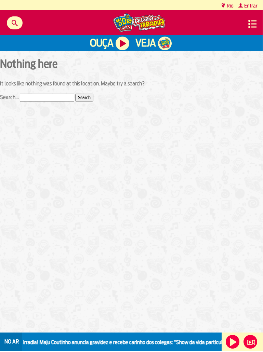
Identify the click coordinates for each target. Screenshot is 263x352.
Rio (230, 6)
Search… (9, 97)
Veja (145, 43)
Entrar (250, 6)
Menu (252, 24)
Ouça (101, 43)
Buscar (15, 22)
